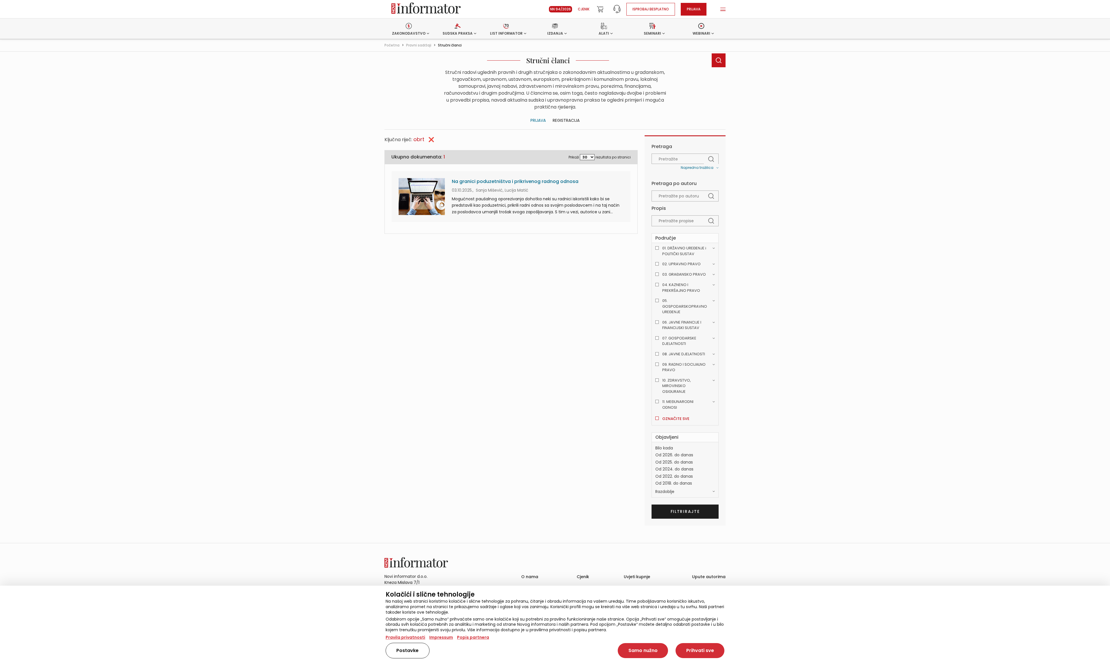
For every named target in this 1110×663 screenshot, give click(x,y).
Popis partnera (473, 637)
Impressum (441, 637)
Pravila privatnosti (405, 637)
